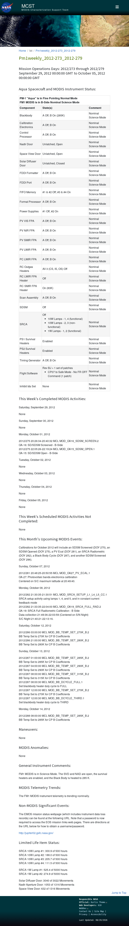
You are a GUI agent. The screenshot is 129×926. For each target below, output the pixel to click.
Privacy (83, 914)
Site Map (99, 911)
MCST (28, 5)
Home (22, 50)
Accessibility (98, 914)
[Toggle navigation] (117, 7)
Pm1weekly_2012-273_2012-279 (55, 50)
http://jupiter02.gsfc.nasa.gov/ (36, 833)
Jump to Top (119, 893)
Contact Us (85, 911)
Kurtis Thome (98, 902)
